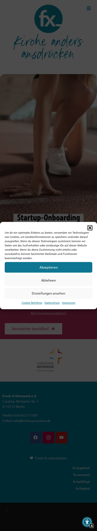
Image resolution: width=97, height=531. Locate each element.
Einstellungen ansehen (48, 293)
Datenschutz (52, 302)
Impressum (68, 302)
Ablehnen (48, 280)
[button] (90, 227)
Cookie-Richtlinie (32, 302)
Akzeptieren (49, 267)
